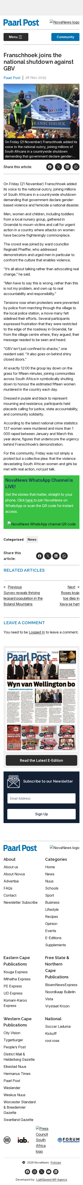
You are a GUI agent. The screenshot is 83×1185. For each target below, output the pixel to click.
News (32, 539)
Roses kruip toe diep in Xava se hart (69, 598)
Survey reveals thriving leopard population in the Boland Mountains (23, 598)
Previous (15, 587)
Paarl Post (12, 78)
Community (65, 37)
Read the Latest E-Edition (41, 760)
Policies (56, 1162)
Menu (11, 37)
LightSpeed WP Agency (51, 1179)
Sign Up (41, 814)
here (30, 500)
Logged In (37, 632)
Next (71, 587)
